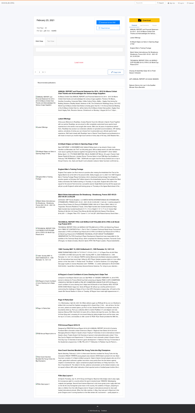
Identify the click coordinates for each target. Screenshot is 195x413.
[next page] (45, 72)
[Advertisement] (97, 11)
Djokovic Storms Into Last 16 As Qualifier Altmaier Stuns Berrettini (142, 86)
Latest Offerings (64, 119)
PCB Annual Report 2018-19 (69, 325)
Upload (190, 3)
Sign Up (172, 3)
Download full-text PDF (108, 22)
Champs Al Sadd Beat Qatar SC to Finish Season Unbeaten (142, 72)
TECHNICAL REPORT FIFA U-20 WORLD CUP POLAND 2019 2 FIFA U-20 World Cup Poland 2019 (88, 223)
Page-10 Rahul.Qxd (65, 300)
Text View (50, 41)
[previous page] (35, 72)
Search (161, 3)
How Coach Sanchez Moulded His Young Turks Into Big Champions (84, 350)
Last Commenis (144, 25)
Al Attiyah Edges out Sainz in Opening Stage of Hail (78, 144)
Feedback (104, 410)
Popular (154, 25)
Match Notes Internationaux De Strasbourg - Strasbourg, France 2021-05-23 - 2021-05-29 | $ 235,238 (87, 196)
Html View (39, 41)
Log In (181, 3)
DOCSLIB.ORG (8, 3)
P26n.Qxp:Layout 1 (65, 376)
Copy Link (117, 72)
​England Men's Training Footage (70, 169)
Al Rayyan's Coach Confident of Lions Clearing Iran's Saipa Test (83, 274)
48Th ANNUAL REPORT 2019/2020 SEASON (144, 79)
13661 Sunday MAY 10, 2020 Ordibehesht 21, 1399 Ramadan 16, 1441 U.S (86, 249)
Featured (134, 25)
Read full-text (105, 28)
